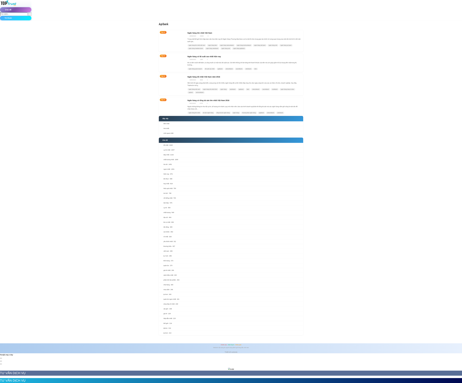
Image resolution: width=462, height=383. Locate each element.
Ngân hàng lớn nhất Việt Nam (199, 33)
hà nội (168, 164)
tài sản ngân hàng (208, 112)
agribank (220, 69)
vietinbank (248, 69)
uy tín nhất (169, 150)
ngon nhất (169, 169)
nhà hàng (168, 285)
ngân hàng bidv (212, 45)
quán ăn (168, 265)
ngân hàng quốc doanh (195, 69)
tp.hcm (167, 333)
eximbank (274, 89)
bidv (255, 69)
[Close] (1, 358)
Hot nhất (166, 128)
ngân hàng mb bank (259, 45)
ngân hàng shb (273, 45)
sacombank (239, 69)
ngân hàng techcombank (244, 45)
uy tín (167, 208)
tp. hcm (168, 256)
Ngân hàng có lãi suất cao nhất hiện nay (204, 56)
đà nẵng (168, 227)
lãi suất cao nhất (209, 69)
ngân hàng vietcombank (227, 45)
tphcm (167, 328)
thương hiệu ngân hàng (249, 112)
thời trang (168, 261)
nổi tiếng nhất (170, 198)
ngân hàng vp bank (285, 45)
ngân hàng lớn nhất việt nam (197, 45)
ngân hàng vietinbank (212, 48)
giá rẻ (167, 313)
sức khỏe (168, 232)
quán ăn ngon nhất (171, 299)
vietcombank (229, 69)
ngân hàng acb (225, 48)
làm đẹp (168, 203)
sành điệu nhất (170, 275)
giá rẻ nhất (169, 270)
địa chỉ (167, 217)
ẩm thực (168, 179)
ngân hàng (223, 89)
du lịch (167, 193)
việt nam (168, 251)
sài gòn (168, 309)
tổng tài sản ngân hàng (223, 112)
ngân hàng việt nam (194, 89)
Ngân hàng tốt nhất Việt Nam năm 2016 (203, 77)
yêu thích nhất (170, 241)
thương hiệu (169, 246)
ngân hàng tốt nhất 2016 (210, 89)
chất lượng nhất (171, 159)
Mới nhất (166, 123)
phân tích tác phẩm (171, 280)
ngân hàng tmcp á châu (287, 89)
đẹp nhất (169, 155)
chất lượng (169, 212)
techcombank (199, 92)
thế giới (168, 323)
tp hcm (167, 294)
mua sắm (168, 289)
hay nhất (168, 183)
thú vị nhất (169, 222)
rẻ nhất (168, 236)
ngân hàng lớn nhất (194, 112)
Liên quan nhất (168, 133)
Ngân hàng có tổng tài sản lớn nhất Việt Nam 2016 (208, 100)
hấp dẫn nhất (170, 318)
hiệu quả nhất (170, 188)
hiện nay (168, 174)
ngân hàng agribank (239, 48)
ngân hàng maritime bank (196, 48)
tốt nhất (168, 145)
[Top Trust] (8, 6)
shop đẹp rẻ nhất (171, 304)
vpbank (191, 92)
